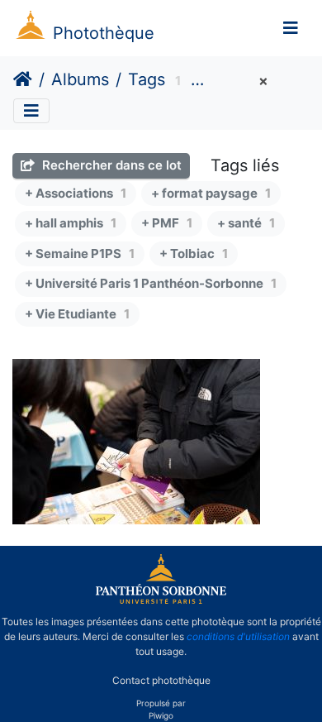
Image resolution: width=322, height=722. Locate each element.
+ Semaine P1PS (80, 253)
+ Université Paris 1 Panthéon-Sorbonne (151, 283)
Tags (146, 79)
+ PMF (166, 223)
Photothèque (103, 33)
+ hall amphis (70, 223)
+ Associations (75, 193)
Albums (80, 79)
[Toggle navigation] (290, 28)
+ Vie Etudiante (77, 314)
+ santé (246, 223)
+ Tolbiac (193, 253)
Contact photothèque (161, 679)
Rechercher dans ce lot (110, 165)
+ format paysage (211, 193)
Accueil (22, 79)
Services (233, 81)
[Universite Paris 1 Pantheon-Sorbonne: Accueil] (161, 600)
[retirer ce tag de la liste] (261, 81)
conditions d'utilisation (238, 636)
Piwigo (161, 715)
